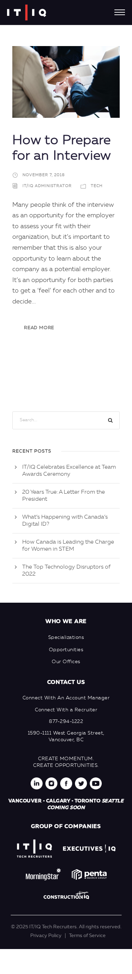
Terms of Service (87, 935)
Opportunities (66, 649)
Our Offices (66, 661)
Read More (39, 328)
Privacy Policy (46, 935)
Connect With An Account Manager (66, 698)
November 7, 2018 (44, 175)
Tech (96, 186)
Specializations (66, 637)
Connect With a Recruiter (66, 709)
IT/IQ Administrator (47, 186)
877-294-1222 (66, 721)
